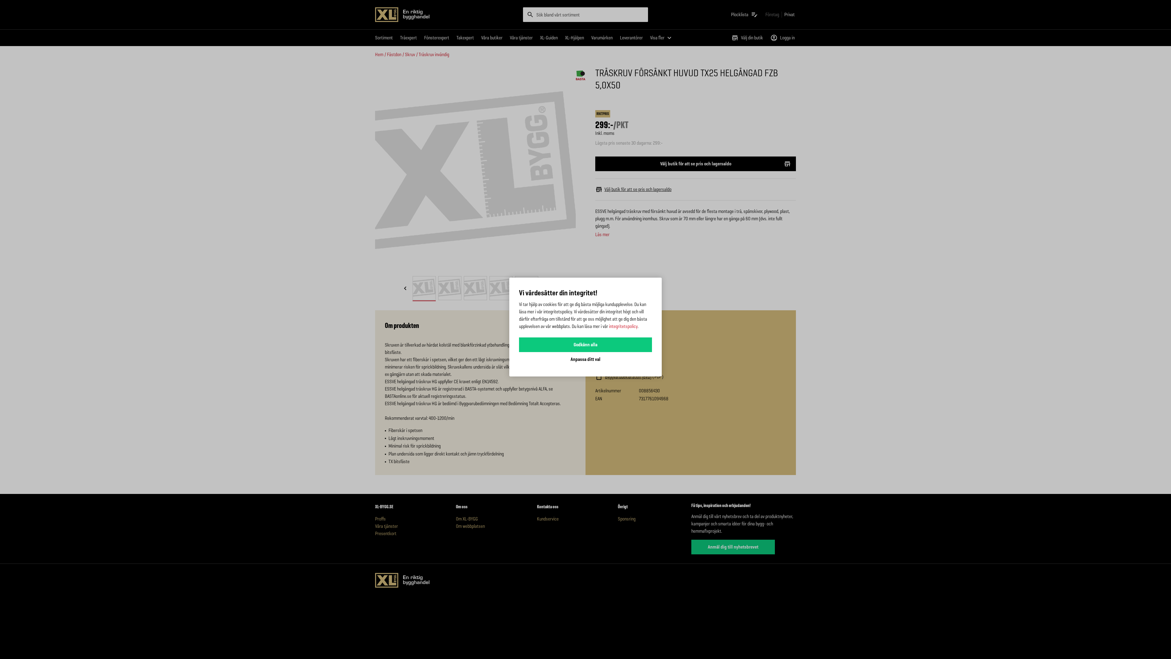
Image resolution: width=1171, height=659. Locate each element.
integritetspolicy (623, 326)
